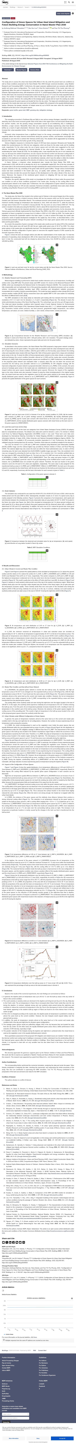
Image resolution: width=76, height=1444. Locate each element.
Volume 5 (20, 7)
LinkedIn (41, 1384)
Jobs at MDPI (6, 1370)
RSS (34, 1350)
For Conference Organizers (47, 1375)
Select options (7, 1414)
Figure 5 (7, 571)
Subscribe (6, 1422)
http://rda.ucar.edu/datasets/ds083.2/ (29, 1218)
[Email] (3, 1243)
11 (11, 156)
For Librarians (43, 1368)
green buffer (14, 110)
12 (65, 160)
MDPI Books (6, 1386)
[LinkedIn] (10, 1243)
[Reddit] (20, 1243)
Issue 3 (27, 7)
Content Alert (42, 1350)
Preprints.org (6, 1389)
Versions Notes (34, 70)
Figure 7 (8, 767)
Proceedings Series (8, 1401)
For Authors (42, 1360)
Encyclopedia (6, 1396)
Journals (5, 7)
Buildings (12, 7)
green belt (22, 110)
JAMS (4, 1398)
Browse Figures (21, 70)
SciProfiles (5, 1393)
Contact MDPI (6, 1368)
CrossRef (24, 1096)
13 (54, 164)
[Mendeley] (23, 1243)
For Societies (43, 1373)
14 (38, 205)
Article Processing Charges (10, 1360)
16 (68, 291)
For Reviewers (43, 1363)
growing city (34, 110)
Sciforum (5, 1384)
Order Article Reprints (63, 13)
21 (3, 308)
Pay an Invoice (6, 1363)
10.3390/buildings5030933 (38, 7)
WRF (27, 110)
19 (21, 293)
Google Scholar (15, 1096)
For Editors (42, 1365)
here (35, 1337)
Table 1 (62, 470)
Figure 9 (7, 875)
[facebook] (13, 1243)
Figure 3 (71, 376)
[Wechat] (17, 1243)
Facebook (42, 1386)
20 (26, 295)
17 (70, 291)
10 (9, 156)
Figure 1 (7, 234)
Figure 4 (32, 498)
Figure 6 (16, 571)
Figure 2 (53, 300)
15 (19, 283)
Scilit (3, 1391)
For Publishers (43, 1370)
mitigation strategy (45, 110)
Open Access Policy (8, 1365)
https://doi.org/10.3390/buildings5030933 (35, 55)
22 (56, 580)
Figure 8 (17, 767)
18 (19, 293)
